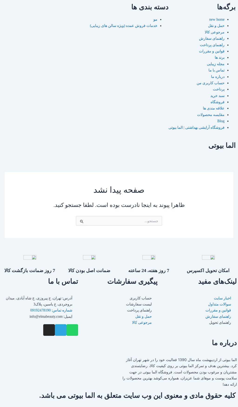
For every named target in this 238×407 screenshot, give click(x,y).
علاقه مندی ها (214, 108)
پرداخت (219, 89)
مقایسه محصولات (211, 115)
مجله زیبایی (216, 64)
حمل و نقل (216, 26)
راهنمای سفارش (212, 38)
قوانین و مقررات (212, 51)
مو (155, 19)
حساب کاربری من (211, 83)
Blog (221, 121)
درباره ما (218, 77)
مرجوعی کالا (215, 32)
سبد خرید (217, 96)
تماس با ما (216, 70)
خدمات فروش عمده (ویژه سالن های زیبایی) (123, 26)
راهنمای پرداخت (212, 45)
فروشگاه (218, 102)
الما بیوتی (222, 145)
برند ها (220, 57)
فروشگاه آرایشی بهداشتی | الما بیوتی (197, 127)
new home (217, 19)
